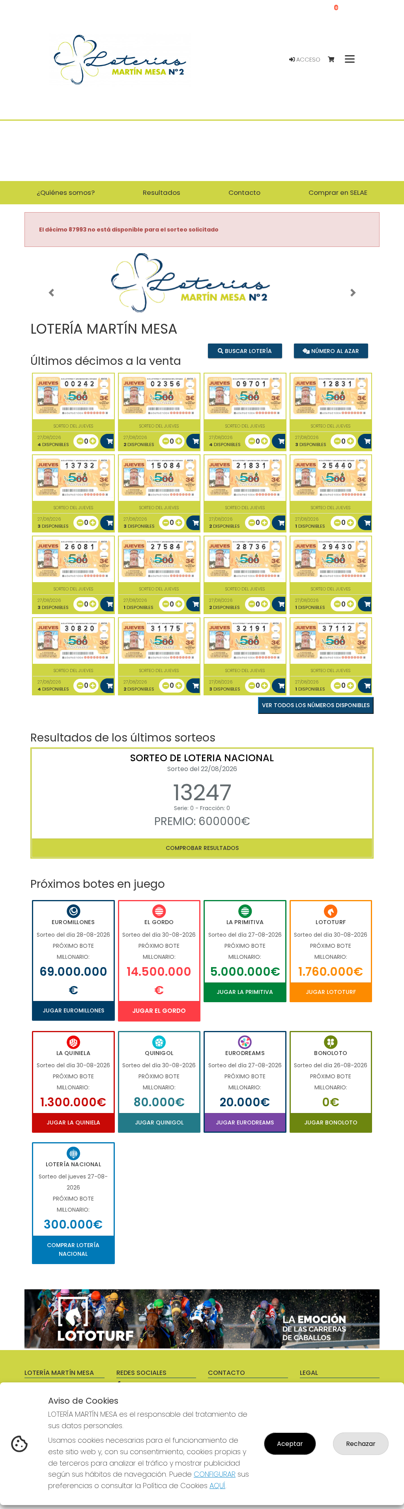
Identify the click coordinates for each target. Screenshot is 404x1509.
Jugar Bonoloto (330, 1122)
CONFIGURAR (215, 1474)
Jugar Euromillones (73, 1010)
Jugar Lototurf (331, 992)
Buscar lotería (247, 351)
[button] (51, 292)
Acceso (307, 59)
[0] (335, 59)
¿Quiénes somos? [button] (66, 192)
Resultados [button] (161, 192)
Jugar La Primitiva (245, 992)
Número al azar (334, 351)
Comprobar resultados (202, 848)
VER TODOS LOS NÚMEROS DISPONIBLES (316, 705)
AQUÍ (217, 1485)
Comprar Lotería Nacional (73, 1249)
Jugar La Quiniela (73, 1122)
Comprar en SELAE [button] (338, 192)
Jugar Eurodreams (245, 1122)
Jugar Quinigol (159, 1122)
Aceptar (290, 1443)
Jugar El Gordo (159, 1011)
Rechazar (361, 1443)
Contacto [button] (244, 192)
